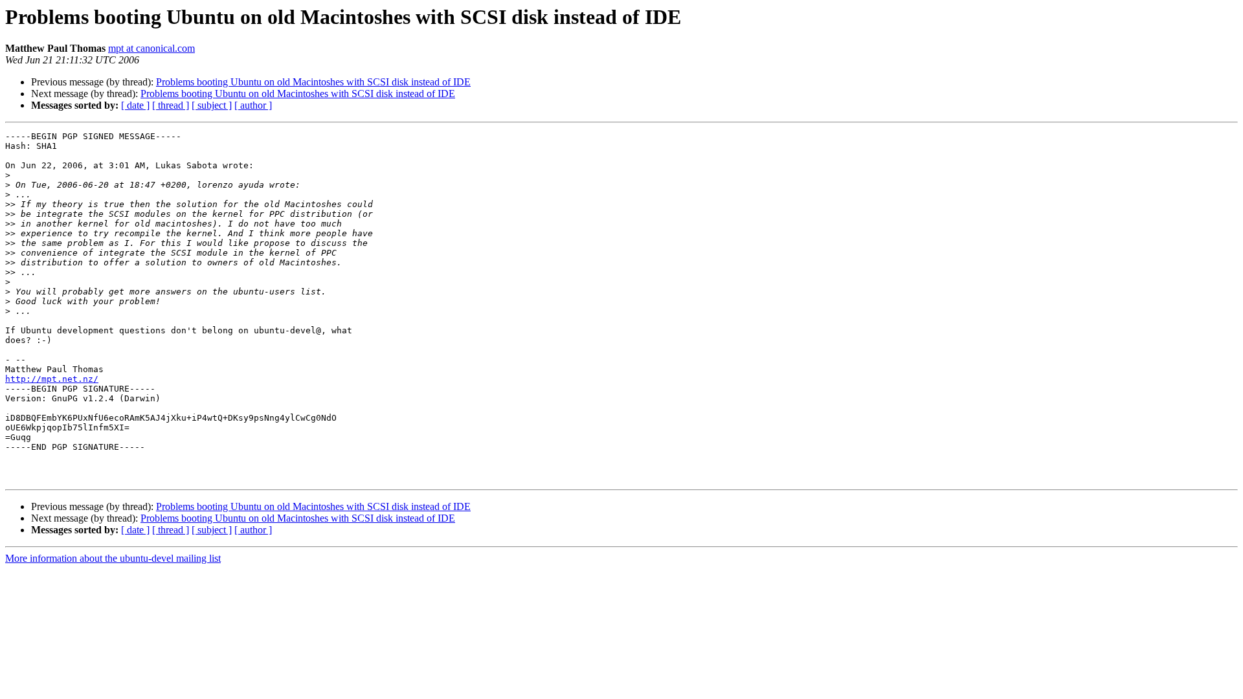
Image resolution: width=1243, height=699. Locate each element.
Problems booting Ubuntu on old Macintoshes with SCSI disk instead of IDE (313, 81)
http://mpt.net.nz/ (51, 379)
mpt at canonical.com (151, 48)
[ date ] (135, 105)
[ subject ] (212, 105)
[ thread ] (170, 105)
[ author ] (253, 105)
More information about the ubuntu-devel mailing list (113, 558)
